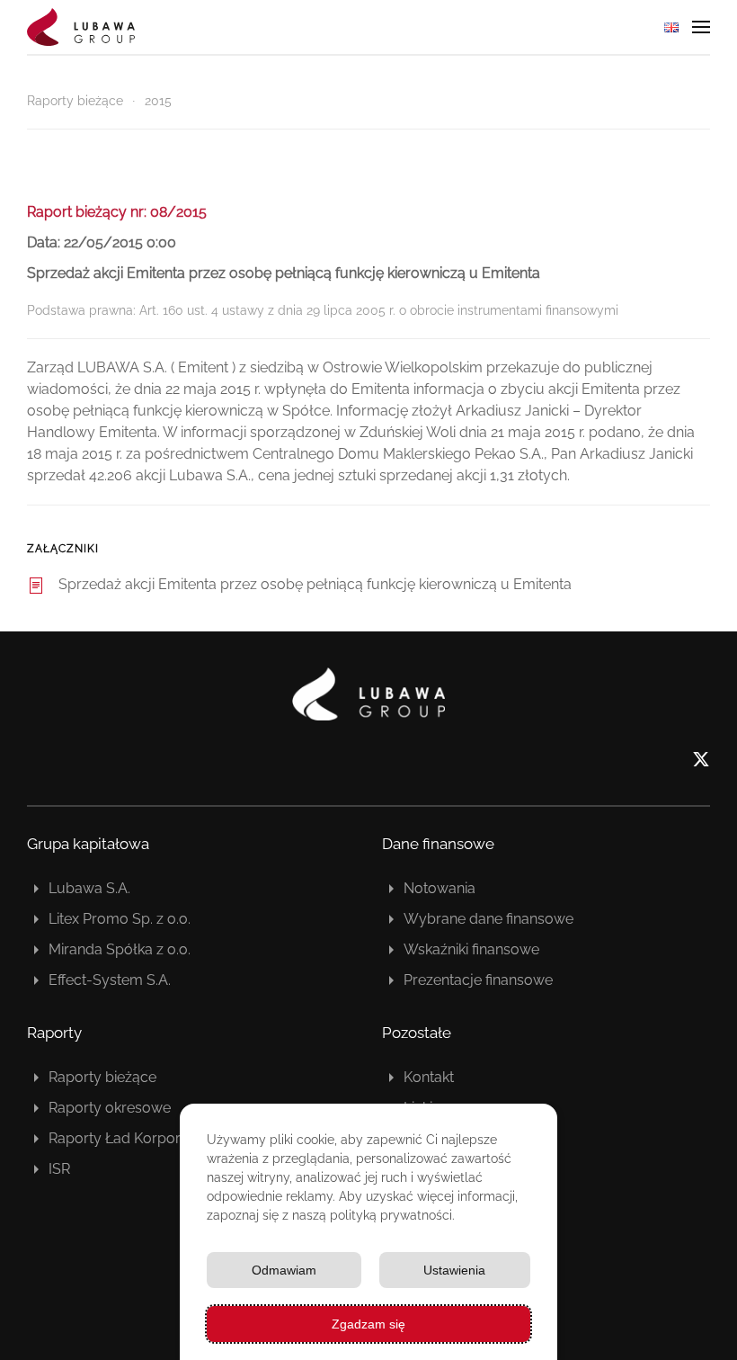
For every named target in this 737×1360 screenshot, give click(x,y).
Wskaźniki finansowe (471, 949)
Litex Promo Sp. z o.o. (120, 918)
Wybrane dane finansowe (488, 918)
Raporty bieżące (102, 1077)
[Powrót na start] (81, 27)
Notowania (439, 888)
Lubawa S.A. (89, 888)
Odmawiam (284, 1270)
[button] (701, 27)
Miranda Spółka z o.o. (120, 949)
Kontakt (429, 1077)
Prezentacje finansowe (478, 980)
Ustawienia (454, 1270)
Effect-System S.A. (110, 980)
